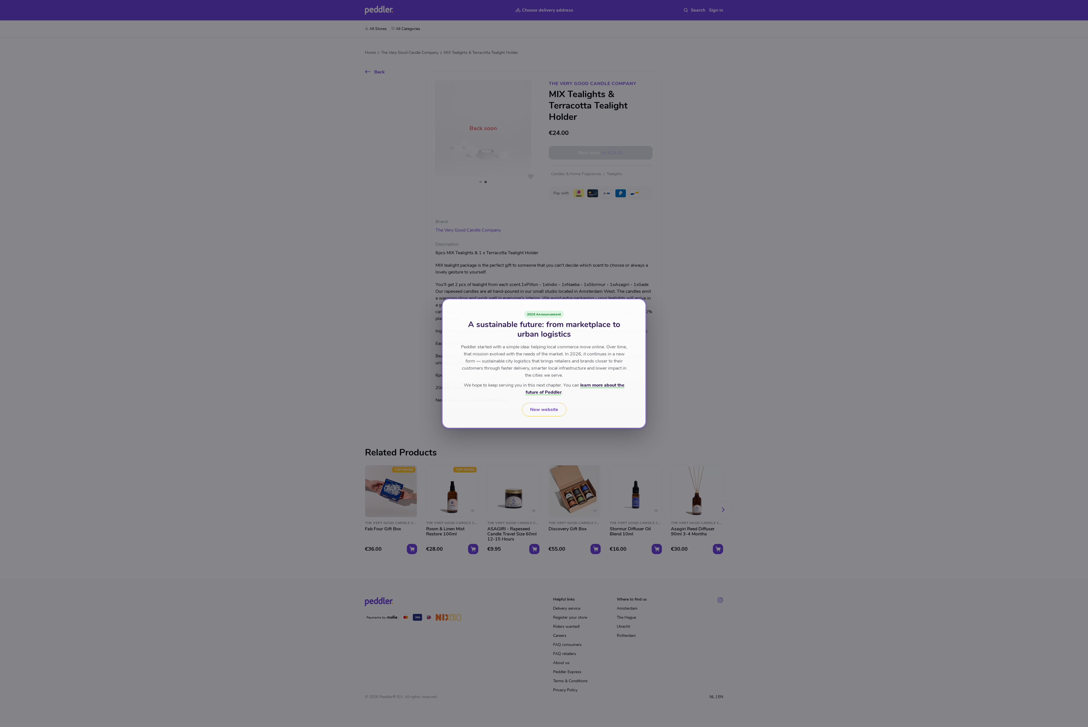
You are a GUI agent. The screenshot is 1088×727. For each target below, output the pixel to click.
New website (544, 409)
